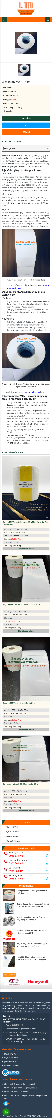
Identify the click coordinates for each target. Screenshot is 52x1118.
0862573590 (17, 1025)
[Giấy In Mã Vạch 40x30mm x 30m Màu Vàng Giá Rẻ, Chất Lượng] (26, 488)
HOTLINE (26, 132)
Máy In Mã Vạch (12, 827)
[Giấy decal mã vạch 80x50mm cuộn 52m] (26, 759)
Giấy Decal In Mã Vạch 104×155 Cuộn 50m (21, 604)
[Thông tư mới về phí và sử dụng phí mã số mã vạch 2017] (9, 935)
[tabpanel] (14, 982)
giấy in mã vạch (11, 836)
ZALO (26, 125)
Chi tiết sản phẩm (26, 548)
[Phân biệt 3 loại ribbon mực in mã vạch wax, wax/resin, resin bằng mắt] (9, 962)
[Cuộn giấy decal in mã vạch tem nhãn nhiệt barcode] (9, 895)
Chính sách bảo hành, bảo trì (16, 1091)
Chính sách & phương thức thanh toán (20, 1084)
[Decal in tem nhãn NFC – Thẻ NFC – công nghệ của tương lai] (9, 922)
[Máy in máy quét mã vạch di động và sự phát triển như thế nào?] (9, 948)
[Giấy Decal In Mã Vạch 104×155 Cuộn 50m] (26, 578)
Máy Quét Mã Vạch (13, 841)
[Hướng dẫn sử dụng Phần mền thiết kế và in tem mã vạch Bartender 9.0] (9, 909)
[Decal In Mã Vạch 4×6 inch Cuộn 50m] (26, 669)
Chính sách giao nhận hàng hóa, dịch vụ (20, 1088)
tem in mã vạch (31, 392)
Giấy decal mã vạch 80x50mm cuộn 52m (20, 784)
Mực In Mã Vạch (12, 832)
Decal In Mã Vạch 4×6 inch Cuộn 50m (19, 703)
